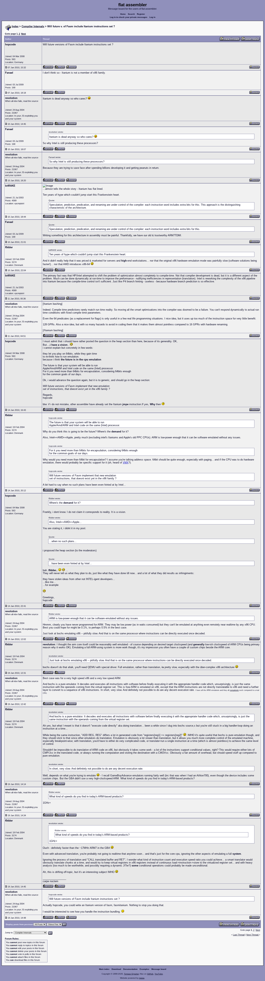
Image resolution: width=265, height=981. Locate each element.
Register (141, 14)
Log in (152, 17)
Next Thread (252, 935)
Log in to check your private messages (128, 17)
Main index (104, 969)
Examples (144, 969)
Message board (158, 969)
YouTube (159, 974)
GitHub (150, 974)
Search (131, 14)
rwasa (141, 978)
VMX (125, 462)
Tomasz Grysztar (131, 974)
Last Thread (239, 935)
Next (23, 34)
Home (123, 14)
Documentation (130, 969)
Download (116, 969)
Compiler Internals (33, 26)
